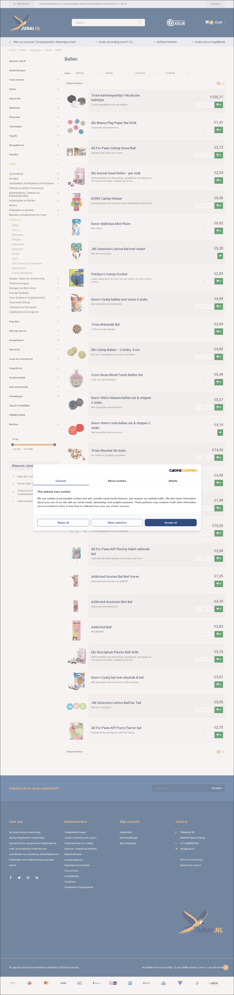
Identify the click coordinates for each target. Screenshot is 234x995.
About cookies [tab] (117, 480)
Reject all (63, 522)
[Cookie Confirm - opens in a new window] (183, 470)
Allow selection (117, 522)
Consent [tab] (61, 480)
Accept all (171, 522)
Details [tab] (173, 480)
